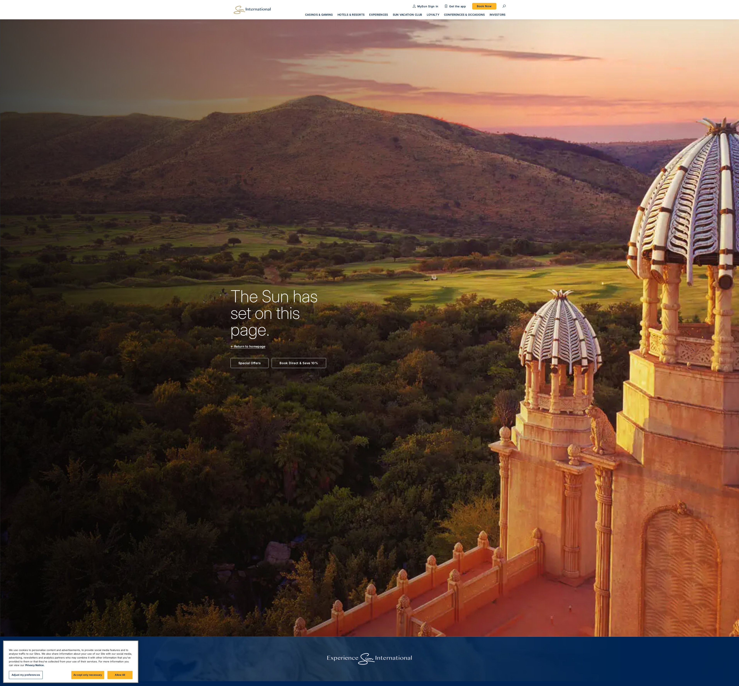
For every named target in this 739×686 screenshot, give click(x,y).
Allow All (120, 674)
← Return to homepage (247, 346)
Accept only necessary (87, 674)
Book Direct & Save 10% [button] (299, 363)
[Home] (252, 10)
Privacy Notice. (34, 665)
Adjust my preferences (26, 674)
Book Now (484, 6)
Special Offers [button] (249, 363)
